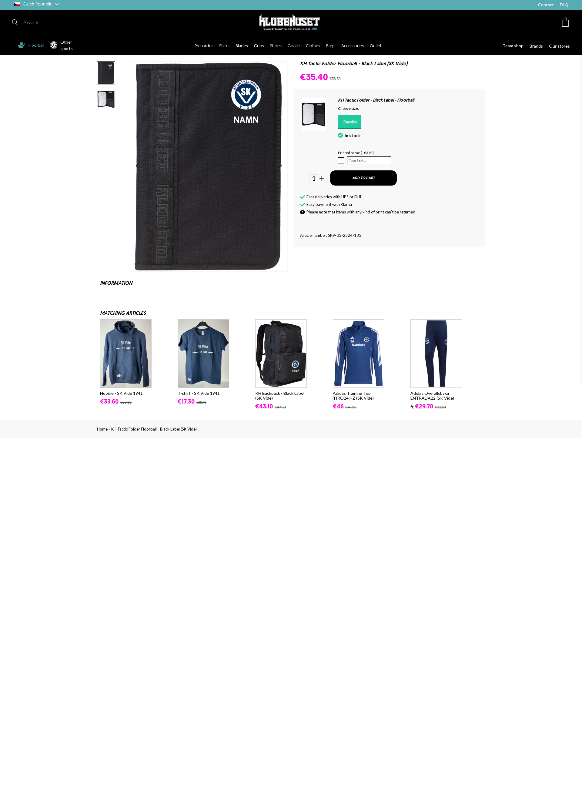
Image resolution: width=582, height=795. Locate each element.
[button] (565, 22)
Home (102, 429)
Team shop (513, 45)
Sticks (224, 46)
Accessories (352, 46)
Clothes (313, 46)
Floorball (36, 45)
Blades (242, 46)
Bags (330, 46)
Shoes (276, 46)
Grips (259, 46)
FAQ (564, 4)
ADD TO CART (363, 178)
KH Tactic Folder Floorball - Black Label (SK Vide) (154, 429)
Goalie (294, 46)
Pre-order (204, 46)
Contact (546, 4)
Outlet (375, 46)
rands (537, 46)
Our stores (559, 46)
